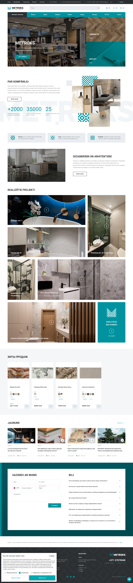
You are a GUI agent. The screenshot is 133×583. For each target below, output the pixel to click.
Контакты (42, 2)
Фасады (94, 14)
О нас (9, 2)
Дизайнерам (16, 2)
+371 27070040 (53, 2)
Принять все (42, 578)
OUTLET (107, 14)
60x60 (90, 399)
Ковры (82, 14)
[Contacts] (129, 579)
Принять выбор (15, 578)
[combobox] (16, 488)
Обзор (52, 556)
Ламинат (57, 14)
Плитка (33, 14)
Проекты (34, 2)
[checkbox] (10, 573)
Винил (45, 14)
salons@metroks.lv (109, 563)
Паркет (70, 14)
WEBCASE (122, 576)
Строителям (26, 2)
